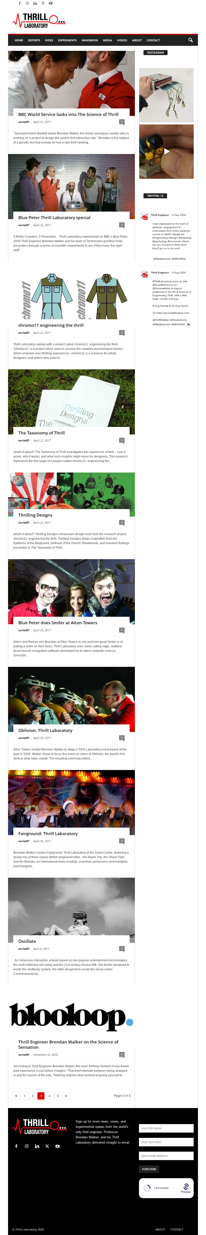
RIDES (49, 40)
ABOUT (137, 40)
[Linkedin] (35, 3)
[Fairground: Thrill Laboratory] (71, 821)
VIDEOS (122, 40)
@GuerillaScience (162, 284)
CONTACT (153, 40)
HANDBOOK (90, 40)
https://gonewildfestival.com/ (173, 313)
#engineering (160, 237)
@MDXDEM (178, 258)
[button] (190, 40)
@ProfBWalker (160, 320)
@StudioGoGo (178, 320)
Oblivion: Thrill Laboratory (45, 730)
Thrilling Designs (35, 515)
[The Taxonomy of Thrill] (71, 414)
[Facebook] (20, 3)
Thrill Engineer (160, 215)
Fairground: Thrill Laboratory (48, 833)
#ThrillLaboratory (162, 281)
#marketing (185, 237)
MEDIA (107, 40)
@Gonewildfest (161, 288)
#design (173, 237)
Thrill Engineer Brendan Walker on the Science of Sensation (68, 1044)
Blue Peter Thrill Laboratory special (54, 217)
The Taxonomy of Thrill (41, 433)
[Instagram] (27, 3)
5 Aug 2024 (179, 272)
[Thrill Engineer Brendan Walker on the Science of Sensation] (71, 1017)
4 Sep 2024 (179, 215)
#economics (175, 241)
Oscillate (27, 941)
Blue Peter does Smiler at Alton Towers (57, 623)
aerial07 (23, 122)
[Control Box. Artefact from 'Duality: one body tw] (166, 95)
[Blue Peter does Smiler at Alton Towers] (71, 606)
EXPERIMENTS (67, 40)
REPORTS (34, 40)
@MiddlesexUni (161, 324)
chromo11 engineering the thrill (51, 325)
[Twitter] (43, 3)
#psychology (159, 241)
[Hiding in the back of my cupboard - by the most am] (166, 151)
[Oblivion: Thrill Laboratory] (71, 709)
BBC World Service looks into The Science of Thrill (68, 114)
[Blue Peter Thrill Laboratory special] (71, 189)
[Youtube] (51, 3)
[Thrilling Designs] (71, 495)
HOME (19, 40)
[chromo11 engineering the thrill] (71, 307)
